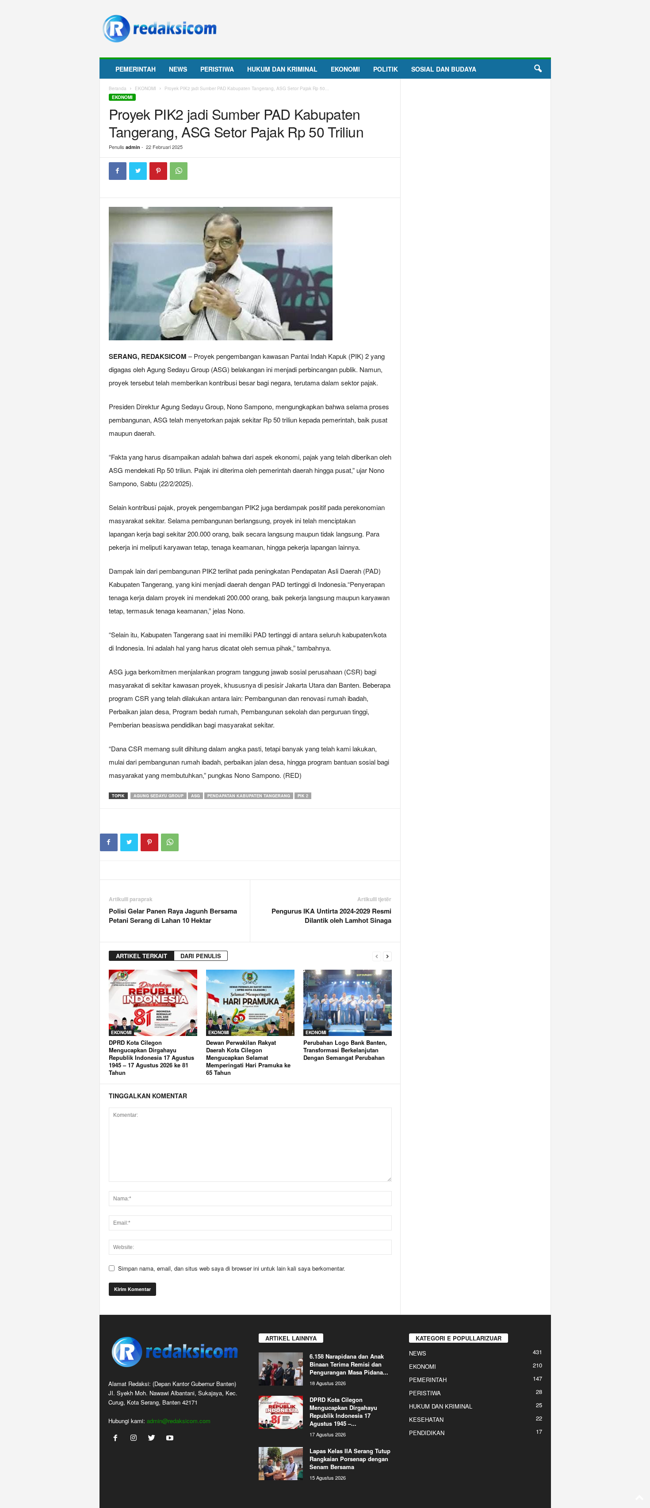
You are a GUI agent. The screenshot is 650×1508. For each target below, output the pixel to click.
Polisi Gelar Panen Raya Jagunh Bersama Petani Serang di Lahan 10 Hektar (173, 915)
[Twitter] (138, 171)
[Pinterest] (158, 171)
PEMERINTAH (135, 69)
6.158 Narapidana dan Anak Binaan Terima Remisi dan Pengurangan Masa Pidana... (349, 1364)
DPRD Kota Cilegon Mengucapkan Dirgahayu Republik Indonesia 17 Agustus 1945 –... (343, 1411)
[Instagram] (135, 1438)
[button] (537, 69)
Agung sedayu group (159, 796)
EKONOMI (345, 69)
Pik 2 (303, 796)
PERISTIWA (217, 69)
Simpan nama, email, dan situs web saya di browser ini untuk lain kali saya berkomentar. (231, 1268)
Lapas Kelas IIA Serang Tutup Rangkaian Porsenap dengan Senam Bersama (350, 1459)
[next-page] (387, 955)
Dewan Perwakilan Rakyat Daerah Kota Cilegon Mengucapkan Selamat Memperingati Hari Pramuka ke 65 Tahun (248, 1057)
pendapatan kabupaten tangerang (248, 796)
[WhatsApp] (178, 171)
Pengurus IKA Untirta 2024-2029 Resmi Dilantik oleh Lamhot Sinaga (331, 915)
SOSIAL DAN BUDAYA (443, 69)
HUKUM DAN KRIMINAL (282, 69)
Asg (195, 796)
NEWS (178, 69)
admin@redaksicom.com (178, 1421)
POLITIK (385, 69)
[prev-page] (376, 955)
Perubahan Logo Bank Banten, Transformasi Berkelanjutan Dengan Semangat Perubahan (345, 1050)
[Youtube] (171, 1438)
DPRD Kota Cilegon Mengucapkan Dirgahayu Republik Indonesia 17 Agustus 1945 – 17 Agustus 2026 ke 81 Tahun (151, 1057)
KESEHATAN (426, 1419)
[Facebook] (117, 171)
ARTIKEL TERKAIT (141, 956)
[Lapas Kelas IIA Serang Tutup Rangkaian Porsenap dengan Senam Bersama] (281, 1463)
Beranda (117, 88)
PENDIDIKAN (426, 1432)
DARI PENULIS (200, 956)
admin (133, 147)
